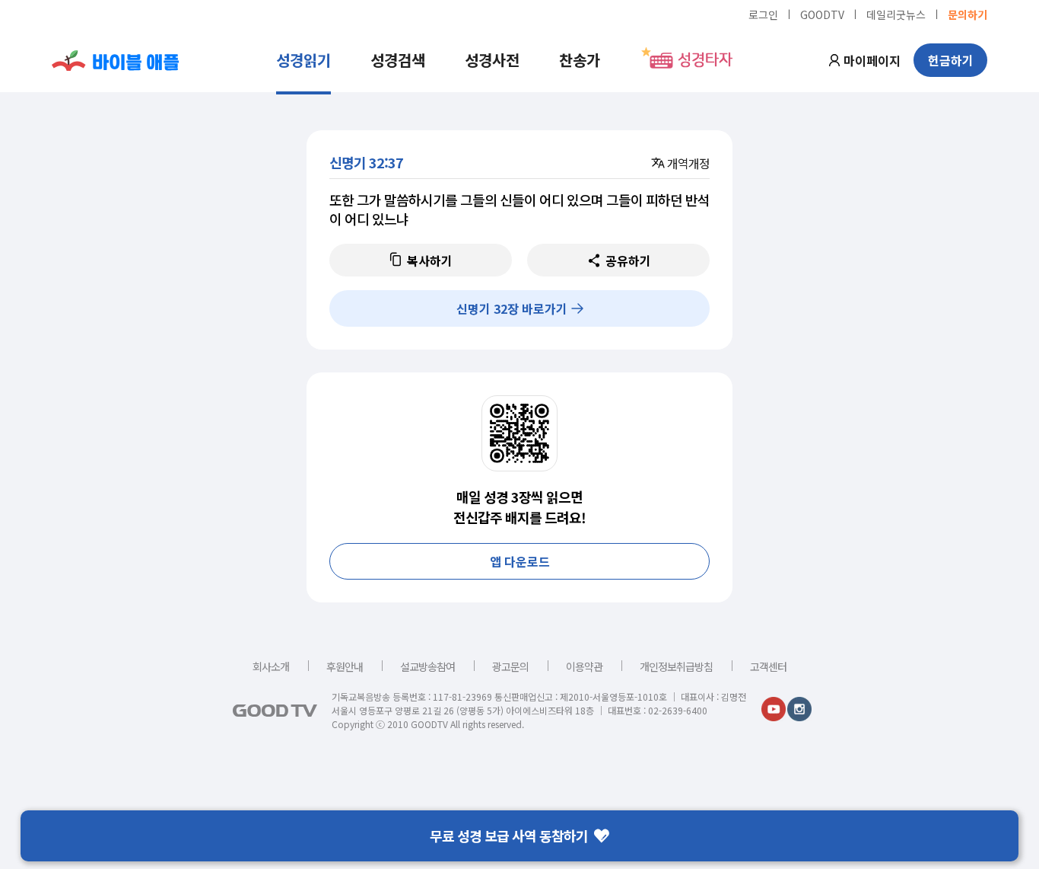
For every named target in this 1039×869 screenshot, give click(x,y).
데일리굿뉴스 (896, 13)
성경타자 (705, 60)
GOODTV (822, 13)
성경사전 (492, 60)
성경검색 (397, 60)
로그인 (763, 13)
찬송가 (579, 60)
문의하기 (967, 13)
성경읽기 (303, 60)
